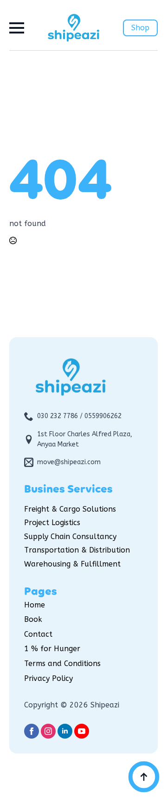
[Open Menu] (16, 27)
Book (33, 619)
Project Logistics (52, 522)
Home (34, 604)
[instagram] (48, 731)
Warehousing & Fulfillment (72, 564)
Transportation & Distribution (77, 550)
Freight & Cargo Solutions (70, 509)
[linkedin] (65, 731)
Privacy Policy (48, 678)
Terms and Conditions (62, 663)
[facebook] (31, 731)
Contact (38, 634)
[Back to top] (144, 777)
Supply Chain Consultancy (70, 536)
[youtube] (81, 731)
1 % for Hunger (52, 648)
